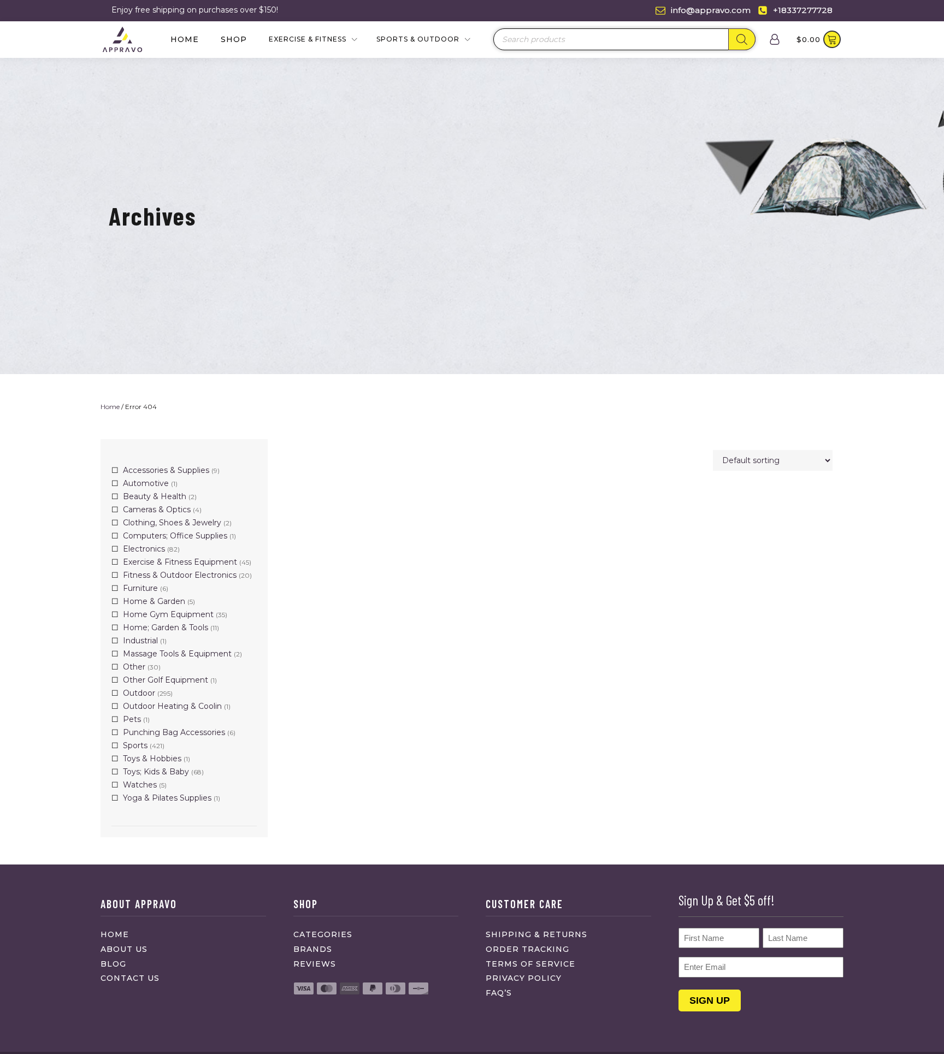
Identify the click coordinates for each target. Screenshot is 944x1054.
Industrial (140, 641)
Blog (113, 964)
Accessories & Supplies (166, 470)
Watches (140, 785)
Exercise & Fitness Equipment (180, 562)
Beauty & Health (154, 496)
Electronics (144, 549)
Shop (234, 39)
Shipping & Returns (536, 934)
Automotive (146, 483)
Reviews (314, 964)
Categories (322, 934)
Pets (132, 719)
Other (134, 667)
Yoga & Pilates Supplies (167, 798)
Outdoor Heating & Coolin (172, 706)
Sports (135, 745)
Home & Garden (154, 601)
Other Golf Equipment (165, 680)
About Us (124, 949)
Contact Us (130, 978)
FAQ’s (499, 993)
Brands (312, 949)
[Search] (742, 39)
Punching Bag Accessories (174, 732)
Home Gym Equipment (168, 614)
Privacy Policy (524, 978)
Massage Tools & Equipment (177, 654)
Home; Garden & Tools (165, 627)
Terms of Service (530, 964)
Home (184, 39)
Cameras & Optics (157, 509)
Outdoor (139, 693)
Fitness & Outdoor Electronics (180, 575)
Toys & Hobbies (152, 758)
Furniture (140, 588)
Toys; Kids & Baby (156, 772)
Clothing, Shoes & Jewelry (172, 523)
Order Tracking (527, 949)
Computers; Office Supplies (175, 536)
